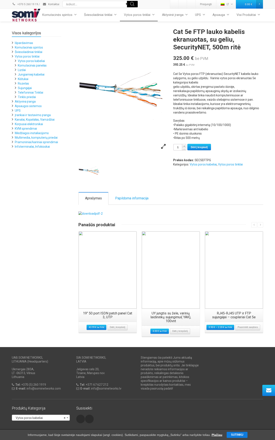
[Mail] (183, 4)
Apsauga (218, 15)
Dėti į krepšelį (199, 147)
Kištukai (23, 79)
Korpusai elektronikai (29, 124)
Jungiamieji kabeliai (31, 74)
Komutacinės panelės (32, 65)
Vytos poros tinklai (137, 15)
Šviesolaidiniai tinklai (98, 15)
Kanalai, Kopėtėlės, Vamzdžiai (35, 119)
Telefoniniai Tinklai (30, 92)
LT (228, 4)
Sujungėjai (25, 88)
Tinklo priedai (27, 97)
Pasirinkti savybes (248, 327)
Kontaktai (53, 4)
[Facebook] (191, 4)
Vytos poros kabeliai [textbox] (39, 418)
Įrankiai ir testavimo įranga (33, 115)
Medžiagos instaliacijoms (32, 133)
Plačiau (217, 435)
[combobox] (41, 418)
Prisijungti (206, 4)
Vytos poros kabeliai (203, 164)
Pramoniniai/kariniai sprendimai (36, 142)
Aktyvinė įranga (172, 15)
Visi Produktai (246, 15)
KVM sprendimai (26, 128)
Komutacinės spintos (57, 15)
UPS (198, 15)
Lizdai (22, 70)
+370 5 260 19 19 (27, 4)
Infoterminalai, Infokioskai (32, 146)
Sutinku (237, 434)
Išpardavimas (24, 43)
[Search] (132, 4)
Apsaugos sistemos (28, 106)
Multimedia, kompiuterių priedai (36, 137)
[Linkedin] (174, 4)
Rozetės (23, 83)
